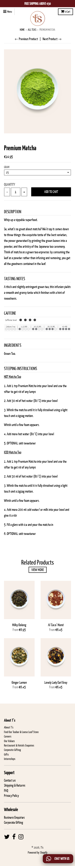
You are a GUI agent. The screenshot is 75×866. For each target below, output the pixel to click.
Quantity (9, 184)
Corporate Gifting (12, 750)
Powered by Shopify (37, 852)
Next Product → (52, 39)
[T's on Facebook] (14, 837)
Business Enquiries (14, 817)
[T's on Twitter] (7, 837)
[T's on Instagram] (21, 837)
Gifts (6, 754)
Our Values (9, 741)
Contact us (10, 780)
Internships (9, 759)
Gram (6, 167)
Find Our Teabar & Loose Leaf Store (21, 732)
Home (22, 29)
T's (42, 847)
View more (37, 570)
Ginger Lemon (19, 682)
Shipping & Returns (14, 785)
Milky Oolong (19, 625)
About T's (8, 727)
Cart (67, 11)
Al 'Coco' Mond (56, 625)
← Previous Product (26, 39)
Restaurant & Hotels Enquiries (19, 745)
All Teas (32, 29)
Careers (7, 736)
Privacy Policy (11, 795)
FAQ (6, 790)
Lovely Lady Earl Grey (55, 682)
